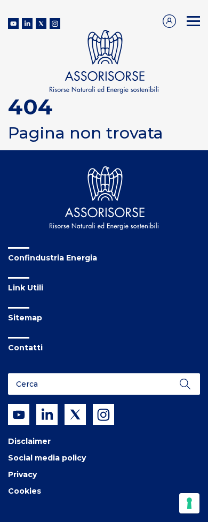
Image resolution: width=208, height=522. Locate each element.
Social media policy (47, 458)
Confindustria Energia (52, 258)
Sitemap (25, 318)
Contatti (25, 347)
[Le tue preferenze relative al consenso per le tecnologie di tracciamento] (189, 503)
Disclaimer (29, 441)
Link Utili (25, 288)
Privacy (22, 474)
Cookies (24, 491)
